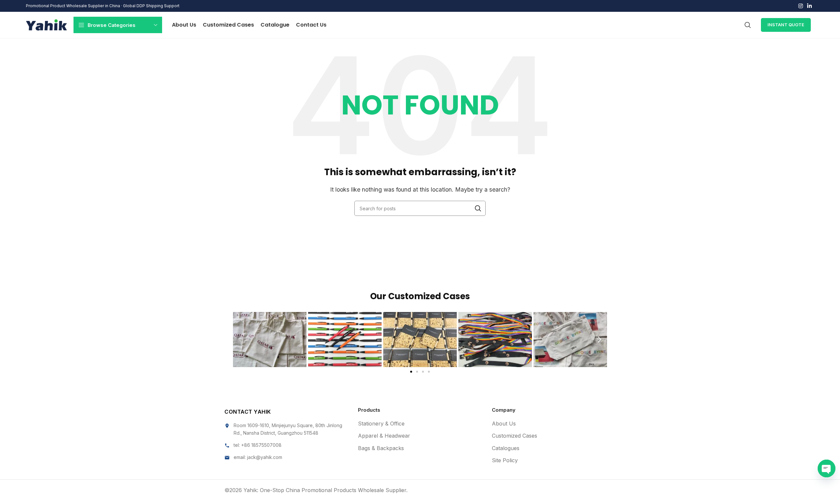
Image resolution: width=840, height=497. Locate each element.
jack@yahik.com (264, 457)
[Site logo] (46, 24)
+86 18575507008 (261, 445)
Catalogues (505, 448)
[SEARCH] (478, 208)
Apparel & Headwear (384, 435)
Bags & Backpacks (381, 448)
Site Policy (505, 460)
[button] (240, 339)
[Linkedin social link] (809, 6)
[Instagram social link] (800, 6)
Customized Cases (514, 435)
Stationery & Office (381, 423)
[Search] (747, 24)
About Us (504, 423)
